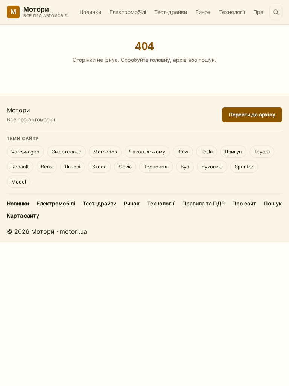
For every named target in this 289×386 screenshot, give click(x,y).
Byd (185, 167)
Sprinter (244, 167)
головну (160, 60)
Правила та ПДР (203, 203)
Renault (20, 167)
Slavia (125, 167)
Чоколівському (147, 152)
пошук (207, 60)
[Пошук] (275, 12)
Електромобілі (128, 12)
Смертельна (66, 152)
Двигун (233, 152)
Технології (232, 12)
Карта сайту (23, 215)
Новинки (90, 12)
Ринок (203, 12)
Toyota (262, 152)
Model (18, 182)
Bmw (183, 152)
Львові (72, 167)
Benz (47, 167)
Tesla (207, 152)
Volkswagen (25, 152)
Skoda (99, 167)
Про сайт (244, 203)
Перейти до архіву (252, 115)
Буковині (212, 167)
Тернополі (156, 167)
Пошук (273, 203)
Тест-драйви (170, 12)
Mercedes (105, 152)
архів (180, 60)
